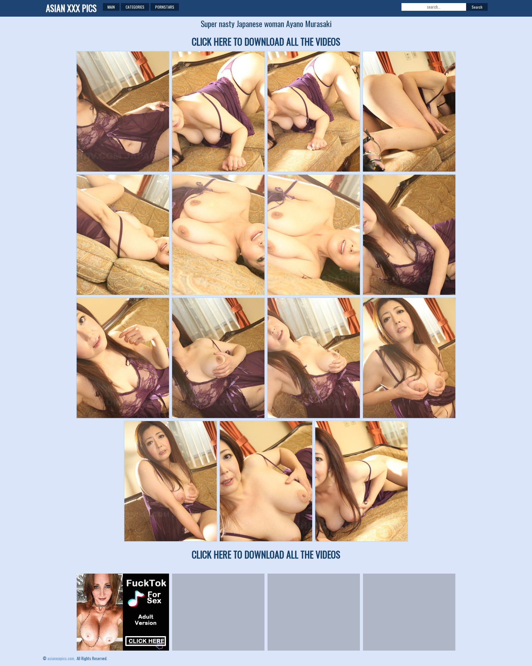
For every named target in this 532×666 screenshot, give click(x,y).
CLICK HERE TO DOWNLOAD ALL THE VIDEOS (266, 41)
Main (111, 7)
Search (477, 7)
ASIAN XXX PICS (71, 8)
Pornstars (164, 7)
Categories (135, 7)
